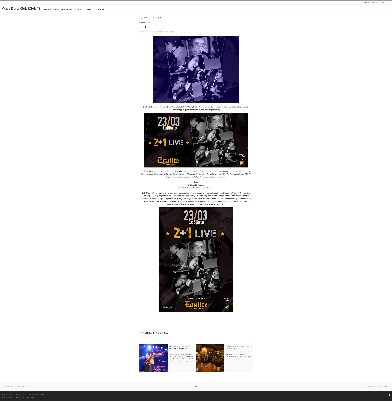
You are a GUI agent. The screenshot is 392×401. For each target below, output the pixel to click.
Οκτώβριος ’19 (232, 348)
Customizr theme (29, 397)
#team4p (145, 32)
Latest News (153, 18)
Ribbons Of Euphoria (178, 348)
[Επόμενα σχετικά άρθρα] (250, 338)
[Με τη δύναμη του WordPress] (12, 397)
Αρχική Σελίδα (143, 18)
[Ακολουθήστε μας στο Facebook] (389, 2)
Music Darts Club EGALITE (15, 394)
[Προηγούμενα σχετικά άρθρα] (245, 338)
